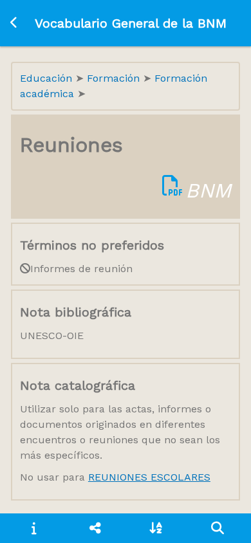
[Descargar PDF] (172, 190)
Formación (115, 78)
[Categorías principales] (95, 528)
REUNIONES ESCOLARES (149, 477)
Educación (47, 78)
